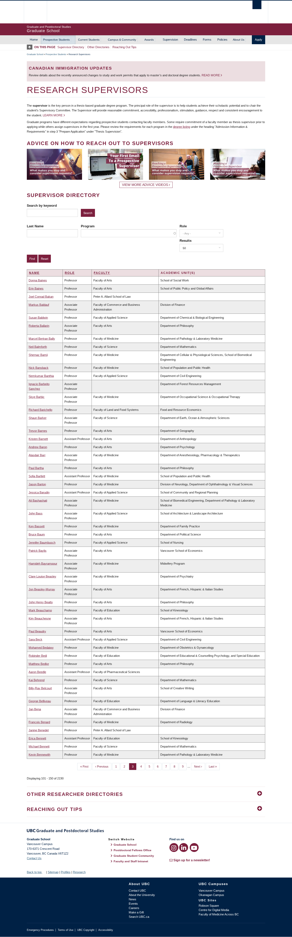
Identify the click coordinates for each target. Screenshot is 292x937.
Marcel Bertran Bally (42, 338)
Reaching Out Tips (124, 47)
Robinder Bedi (38, 655)
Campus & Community (122, 39)
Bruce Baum (37, 534)
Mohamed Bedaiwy (41, 647)
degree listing (181, 126)
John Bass (36, 513)
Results (185, 240)
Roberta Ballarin (39, 325)
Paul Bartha (36, 468)
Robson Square (209, 905)
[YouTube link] (194, 847)
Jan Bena (35, 709)
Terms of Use (65, 929)
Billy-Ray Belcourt (40, 688)
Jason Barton (37, 484)
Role (183, 226)
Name (34, 272)
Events (133, 903)
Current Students (89, 39)
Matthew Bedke (39, 663)
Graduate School (35, 54)
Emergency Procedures (40, 929)
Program (88, 226)
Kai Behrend (36, 680)
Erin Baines (36, 288)
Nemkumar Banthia (41, 376)
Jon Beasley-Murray (42, 589)
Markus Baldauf (39, 304)
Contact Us (34, 858)
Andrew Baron (38, 447)
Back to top (34, 872)
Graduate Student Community (134, 855)
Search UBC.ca (139, 916)
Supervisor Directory (70, 47)
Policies (222, 39)
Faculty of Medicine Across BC (219, 914)
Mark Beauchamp (40, 610)
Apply (258, 39)
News (132, 899)
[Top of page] (30, 47)
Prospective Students (56, 39)
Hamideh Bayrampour (43, 563)
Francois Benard (39, 722)
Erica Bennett (37, 738)
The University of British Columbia (35, 12)
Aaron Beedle (37, 672)
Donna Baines (38, 280)
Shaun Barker (37, 418)
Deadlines (190, 39)
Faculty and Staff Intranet (131, 861)
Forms (207, 39)
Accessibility (105, 929)
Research (79, 872)
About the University (142, 895)
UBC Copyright (85, 929)
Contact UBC (137, 890)
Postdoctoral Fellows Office (132, 850)
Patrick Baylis (37, 550)
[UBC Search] (256, 5)
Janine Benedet (39, 730)
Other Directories (98, 47)
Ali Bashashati (38, 500)
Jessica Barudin (39, 492)
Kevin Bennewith (39, 754)
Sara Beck (35, 639)
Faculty (102, 272)
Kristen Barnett (38, 439)
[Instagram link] (173, 847)
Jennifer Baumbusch (42, 542)
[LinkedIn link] (183, 847)
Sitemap (53, 872)
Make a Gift (136, 912)
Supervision (170, 39)
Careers (134, 908)
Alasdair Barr (37, 455)
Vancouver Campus (211, 890)
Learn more (53, 115)
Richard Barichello (40, 409)
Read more (211, 75)
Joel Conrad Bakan (41, 296)
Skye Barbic (36, 397)
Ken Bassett (36, 526)
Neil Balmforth (38, 346)
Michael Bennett (39, 746)
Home (34, 39)
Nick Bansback (38, 367)
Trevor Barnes (38, 430)
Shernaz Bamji (38, 355)
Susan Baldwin (38, 317)
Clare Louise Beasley (42, 576)
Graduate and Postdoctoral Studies (146, 831)
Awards (149, 39)
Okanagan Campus (211, 895)
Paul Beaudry (37, 631)
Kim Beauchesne (40, 618)
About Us (238, 39)
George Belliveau (40, 701)
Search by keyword (42, 205)
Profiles (66, 872)
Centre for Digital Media (214, 910)
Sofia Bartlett (37, 476)
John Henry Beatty (41, 602)
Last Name (35, 226)
